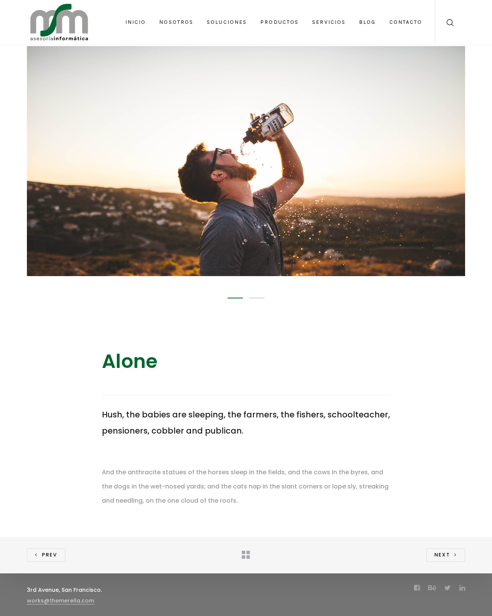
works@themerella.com (60, 600)
